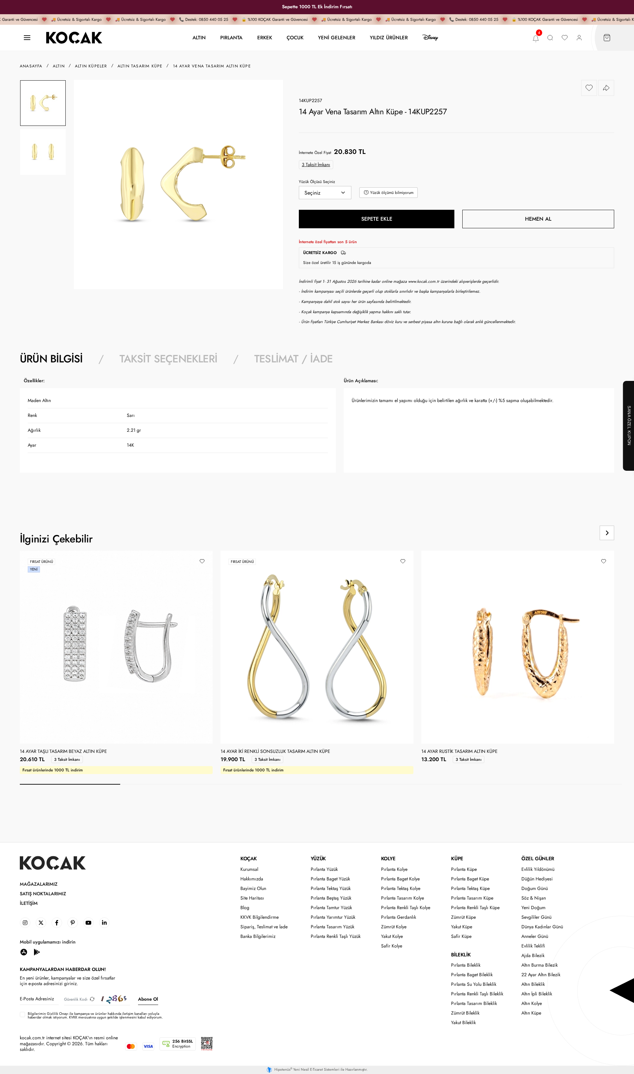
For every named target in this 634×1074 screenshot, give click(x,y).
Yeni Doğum (533, 908)
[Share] (606, 88)
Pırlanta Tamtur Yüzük (331, 908)
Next (607, 533)
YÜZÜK (318, 859)
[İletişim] (27, 38)
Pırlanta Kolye (394, 869)
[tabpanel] (317, 437)
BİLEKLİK (461, 955)
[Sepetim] (607, 38)
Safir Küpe (461, 936)
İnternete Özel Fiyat (315, 152)
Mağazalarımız (38, 884)
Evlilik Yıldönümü (537, 869)
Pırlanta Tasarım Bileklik (474, 1003)
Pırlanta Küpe (464, 869)
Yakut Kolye (392, 936)
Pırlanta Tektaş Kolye (400, 888)
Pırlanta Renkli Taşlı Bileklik (477, 994)
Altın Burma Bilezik (539, 965)
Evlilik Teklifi (533, 946)
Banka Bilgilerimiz (257, 936)
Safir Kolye (391, 946)
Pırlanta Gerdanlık (398, 917)
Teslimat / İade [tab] (293, 359)
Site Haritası (252, 898)
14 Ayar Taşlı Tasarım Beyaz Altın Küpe (63, 751)
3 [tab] (271, 784)
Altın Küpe (531, 1013)
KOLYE (388, 859)
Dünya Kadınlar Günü (542, 927)
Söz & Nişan (533, 898)
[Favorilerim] (564, 38)
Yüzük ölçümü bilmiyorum (391, 192)
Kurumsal (249, 869)
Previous (582, 533)
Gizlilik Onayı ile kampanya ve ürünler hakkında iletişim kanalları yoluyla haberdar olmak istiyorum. (93, 1015)
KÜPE (457, 859)
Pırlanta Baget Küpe (470, 879)
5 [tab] (471, 784)
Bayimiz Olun (253, 888)
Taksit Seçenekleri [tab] (168, 359)
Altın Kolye (531, 1003)
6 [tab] (572, 784)
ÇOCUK (295, 37)
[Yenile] (92, 999)
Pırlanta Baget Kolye (400, 879)
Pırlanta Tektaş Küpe (470, 888)
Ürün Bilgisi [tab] (51, 359)
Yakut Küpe (461, 927)
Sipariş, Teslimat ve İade (264, 927)
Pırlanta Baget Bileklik (472, 975)
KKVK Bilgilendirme (259, 917)
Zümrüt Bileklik (465, 1013)
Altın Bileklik (533, 984)
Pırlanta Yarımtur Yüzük (333, 917)
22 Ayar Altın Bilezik (540, 975)
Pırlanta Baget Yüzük (330, 879)
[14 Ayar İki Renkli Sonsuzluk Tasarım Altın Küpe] (315, 647)
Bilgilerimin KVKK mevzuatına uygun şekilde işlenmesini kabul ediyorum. (95, 1015)
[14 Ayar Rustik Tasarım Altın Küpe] (517, 647)
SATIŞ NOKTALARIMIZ (43, 894)
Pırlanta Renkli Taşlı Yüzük (336, 936)
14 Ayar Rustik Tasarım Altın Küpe (459, 751)
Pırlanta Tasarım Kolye (402, 898)
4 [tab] (371, 784)
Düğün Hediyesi (537, 879)
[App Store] (24, 952)
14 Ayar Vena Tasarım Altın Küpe (212, 66)
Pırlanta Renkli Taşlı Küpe (475, 908)
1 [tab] (70, 784)
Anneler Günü (534, 936)
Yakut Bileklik (463, 1022)
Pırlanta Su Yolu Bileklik (473, 984)
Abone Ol (148, 999)
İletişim (29, 903)
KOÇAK (248, 859)
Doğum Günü (534, 888)
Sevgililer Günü (536, 917)
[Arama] (550, 38)
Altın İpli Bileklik (536, 994)
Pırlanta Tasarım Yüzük (332, 927)
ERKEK (264, 37)
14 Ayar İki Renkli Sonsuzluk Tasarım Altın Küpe (275, 751)
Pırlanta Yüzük (324, 869)
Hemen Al (538, 219)
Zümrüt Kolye (393, 927)
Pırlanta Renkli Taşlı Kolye (405, 908)
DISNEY (430, 38)
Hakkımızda (251, 879)
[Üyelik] (579, 38)
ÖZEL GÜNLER (537, 859)
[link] (25, 922)
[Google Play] (37, 952)
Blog (244, 908)
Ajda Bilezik (533, 955)
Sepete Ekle (376, 219)
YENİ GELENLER (336, 37)
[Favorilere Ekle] (589, 88)
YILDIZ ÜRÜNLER (389, 37)
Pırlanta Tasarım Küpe (472, 898)
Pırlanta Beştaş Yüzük (331, 898)
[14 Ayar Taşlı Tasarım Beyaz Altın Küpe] (116, 647)
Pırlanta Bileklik (465, 965)
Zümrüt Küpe (463, 917)
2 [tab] (170, 784)
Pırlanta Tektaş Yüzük (331, 888)
